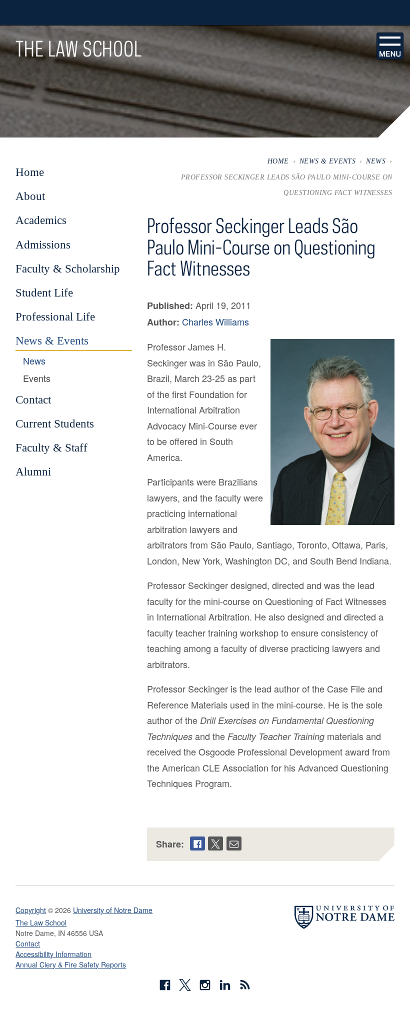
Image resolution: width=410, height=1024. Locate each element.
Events (36, 378)
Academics (41, 220)
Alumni (33, 471)
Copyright (31, 910)
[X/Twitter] (215, 843)
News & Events (328, 161)
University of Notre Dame (112, 910)
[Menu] (390, 46)
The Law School (79, 48)
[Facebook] (197, 843)
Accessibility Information (54, 954)
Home (278, 161)
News (376, 161)
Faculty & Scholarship (68, 268)
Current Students (55, 423)
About (30, 196)
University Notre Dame (91, 12)
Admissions (43, 244)
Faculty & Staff (52, 447)
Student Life (44, 292)
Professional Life (55, 316)
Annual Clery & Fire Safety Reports (71, 965)
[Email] (234, 843)
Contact (33, 399)
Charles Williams (215, 321)
